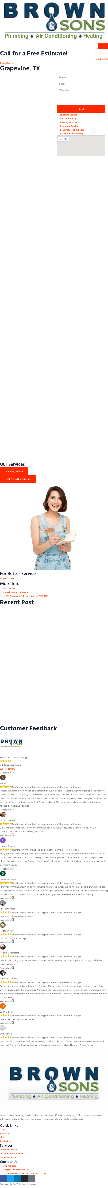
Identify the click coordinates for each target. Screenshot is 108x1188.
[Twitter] (10, 1178)
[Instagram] (24, 1178)
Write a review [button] (7, 768)
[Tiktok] (31, 1178)
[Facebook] (3, 1178)
